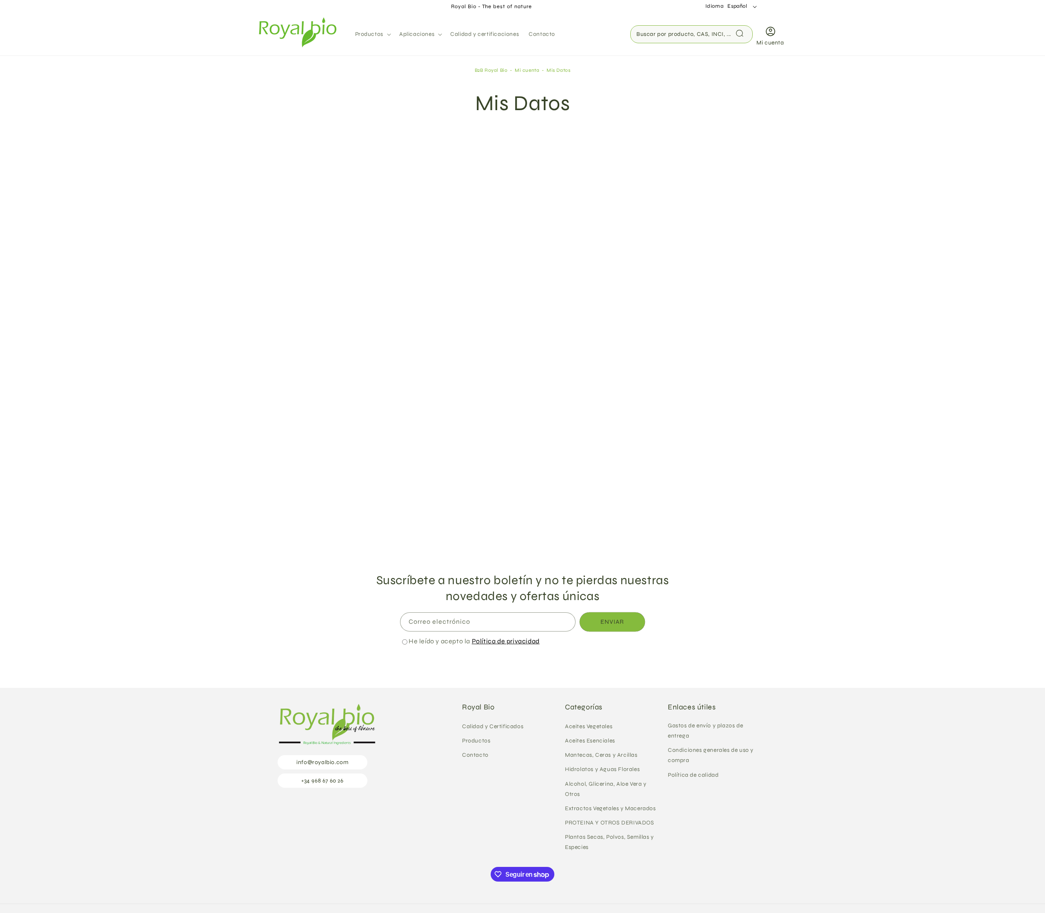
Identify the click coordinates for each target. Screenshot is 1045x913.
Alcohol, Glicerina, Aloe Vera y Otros (606, 789)
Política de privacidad (506, 641)
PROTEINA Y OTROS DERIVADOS (609, 822)
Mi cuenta (528, 70)
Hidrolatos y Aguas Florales (602, 769)
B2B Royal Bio (491, 70)
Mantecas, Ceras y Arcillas (601, 754)
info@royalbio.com (322, 762)
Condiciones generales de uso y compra (711, 755)
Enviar (612, 621)
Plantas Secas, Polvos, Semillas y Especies (609, 842)
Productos (476, 740)
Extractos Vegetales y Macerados (610, 808)
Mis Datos (558, 70)
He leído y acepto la (474, 641)
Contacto (475, 754)
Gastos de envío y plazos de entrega (705, 730)
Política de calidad (693, 774)
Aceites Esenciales (590, 740)
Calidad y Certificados (492, 726)
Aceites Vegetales (588, 726)
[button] (372, 34)
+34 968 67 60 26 (322, 780)
